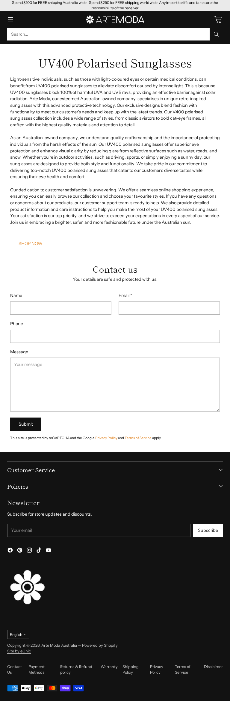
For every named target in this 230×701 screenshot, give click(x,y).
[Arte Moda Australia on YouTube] (48, 551)
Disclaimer (213, 666)
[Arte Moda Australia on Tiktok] (39, 551)
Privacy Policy (106, 438)
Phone (16, 323)
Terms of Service (138, 438)
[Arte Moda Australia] (115, 19)
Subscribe (208, 530)
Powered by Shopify (100, 645)
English (16, 634)
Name (16, 295)
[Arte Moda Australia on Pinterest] (19, 551)
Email (125, 295)
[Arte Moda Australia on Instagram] (29, 551)
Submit (26, 424)
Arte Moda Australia (59, 645)
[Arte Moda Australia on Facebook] (10, 551)
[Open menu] (10, 19)
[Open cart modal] (218, 19)
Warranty (109, 666)
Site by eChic (19, 651)
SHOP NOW (31, 243)
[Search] (216, 34)
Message (19, 352)
